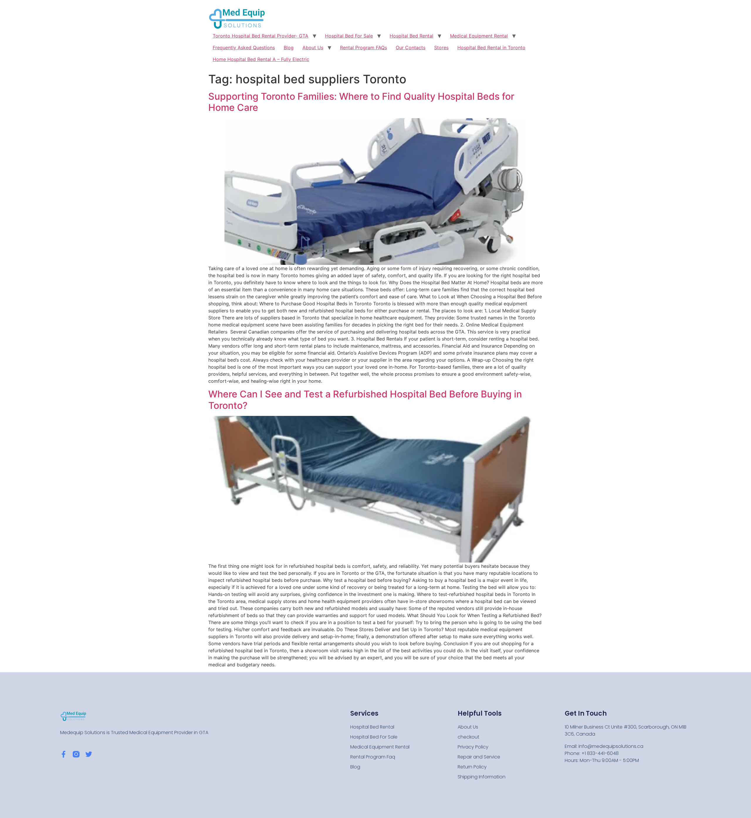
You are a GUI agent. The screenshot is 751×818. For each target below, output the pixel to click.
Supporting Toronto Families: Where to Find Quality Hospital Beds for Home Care (361, 102)
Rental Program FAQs (363, 47)
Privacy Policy (473, 747)
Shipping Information (481, 776)
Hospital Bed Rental (411, 36)
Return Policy (472, 766)
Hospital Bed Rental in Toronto (491, 47)
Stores (441, 47)
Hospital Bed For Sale (349, 36)
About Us (312, 47)
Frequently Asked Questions (244, 47)
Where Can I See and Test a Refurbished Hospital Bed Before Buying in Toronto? (365, 399)
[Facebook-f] (63, 754)
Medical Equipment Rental (479, 36)
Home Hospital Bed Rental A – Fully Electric (261, 59)
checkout (468, 737)
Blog (289, 47)
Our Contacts (410, 47)
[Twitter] (88, 754)
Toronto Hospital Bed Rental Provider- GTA (260, 36)
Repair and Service (479, 756)
